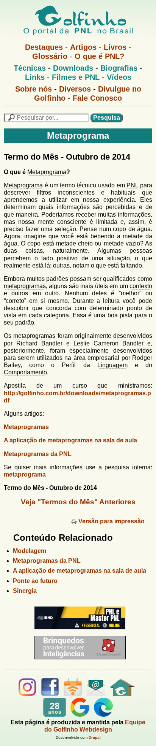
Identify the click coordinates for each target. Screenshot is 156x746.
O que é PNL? (99, 56)
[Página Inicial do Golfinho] (122, 694)
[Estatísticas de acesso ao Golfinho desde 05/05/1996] (54, 714)
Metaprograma (46, 172)
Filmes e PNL (76, 77)
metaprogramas (25, 286)
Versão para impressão (111, 521)
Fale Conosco (97, 98)
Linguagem (112, 365)
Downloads (73, 68)
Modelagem (29, 551)
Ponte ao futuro (35, 581)
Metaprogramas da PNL (38, 454)
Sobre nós (33, 89)
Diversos (75, 89)
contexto (140, 286)
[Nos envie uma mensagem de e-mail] (95, 694)
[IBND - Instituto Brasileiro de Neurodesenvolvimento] (78, 632)
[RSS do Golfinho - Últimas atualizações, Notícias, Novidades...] (73, 694)
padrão (24, 322)
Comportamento (25, 372)
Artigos (83, 47)
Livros (115, 47)
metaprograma (25, 474)
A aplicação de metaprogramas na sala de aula (70, 440)
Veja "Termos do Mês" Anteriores (78, 502)
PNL (132, 185)
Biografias (118, 68)
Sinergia (25, 591)
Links (35, 77)
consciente (71, 222)
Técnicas (30, 68)
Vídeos (119, 77)
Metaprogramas (26, 427)
